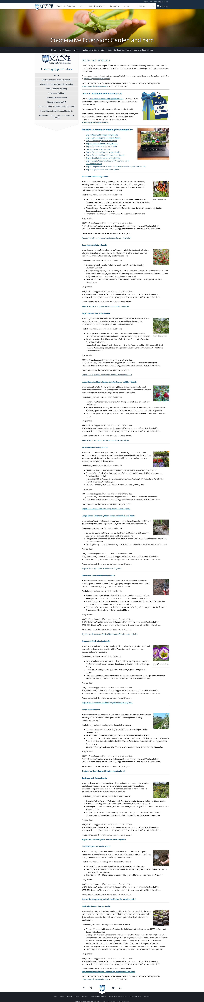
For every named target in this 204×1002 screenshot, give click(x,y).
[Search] (153, 6)
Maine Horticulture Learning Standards (56, 111)
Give (151, 1)
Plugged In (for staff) (135, 996)
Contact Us (147, 996)
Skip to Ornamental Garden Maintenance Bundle (105, 155)
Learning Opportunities (143, 50)
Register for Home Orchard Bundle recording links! (103, 771)
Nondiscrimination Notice (98, 996)
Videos (76, 50)
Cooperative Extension (66, 6)
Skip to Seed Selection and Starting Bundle (103, 158)
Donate (77, 996)
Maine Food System (97, 6)
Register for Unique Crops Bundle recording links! (101, 568)
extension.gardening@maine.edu (97, 79)
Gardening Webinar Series (56, 97)
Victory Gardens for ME (56, 102)
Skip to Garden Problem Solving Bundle (102, 143)
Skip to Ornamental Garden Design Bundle (103, 152)
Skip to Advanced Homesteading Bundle (102, 135)
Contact (166, 1)
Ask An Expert (65, 50)
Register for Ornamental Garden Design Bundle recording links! (107, 702)
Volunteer (85, 996)
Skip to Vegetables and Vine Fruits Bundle (102, 169)
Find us (160, 1)
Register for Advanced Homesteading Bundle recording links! (106, 238)
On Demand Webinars (56, 93)
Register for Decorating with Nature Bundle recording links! (105, 306)
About (126, 6)
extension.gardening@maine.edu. (95, 122)
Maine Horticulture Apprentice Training (56, 84)
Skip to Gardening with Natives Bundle (101, 146)
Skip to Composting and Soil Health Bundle (103, 138)
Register (69, 996)
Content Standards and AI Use (118, 996)
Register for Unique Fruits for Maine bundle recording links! (105, 440)
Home (53, 50)
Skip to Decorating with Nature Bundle (101, 141)
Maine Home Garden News (93, 50)
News (155, 1)
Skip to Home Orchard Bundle (98, 149)
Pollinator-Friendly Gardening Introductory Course (56, 116)
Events (62, 996)
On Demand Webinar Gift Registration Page (106, 99)
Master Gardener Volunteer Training (56, 80)
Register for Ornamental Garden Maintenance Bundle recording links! (109, 634)
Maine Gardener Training (56, 89)
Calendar (145, 1)
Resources (114, 6)
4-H (81, 6)
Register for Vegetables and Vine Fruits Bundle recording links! (107, 375)
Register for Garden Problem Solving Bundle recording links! (106, 509)
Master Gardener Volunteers (119, 50)
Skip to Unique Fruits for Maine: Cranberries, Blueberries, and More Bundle (116, 166)
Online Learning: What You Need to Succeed (56, 106)
